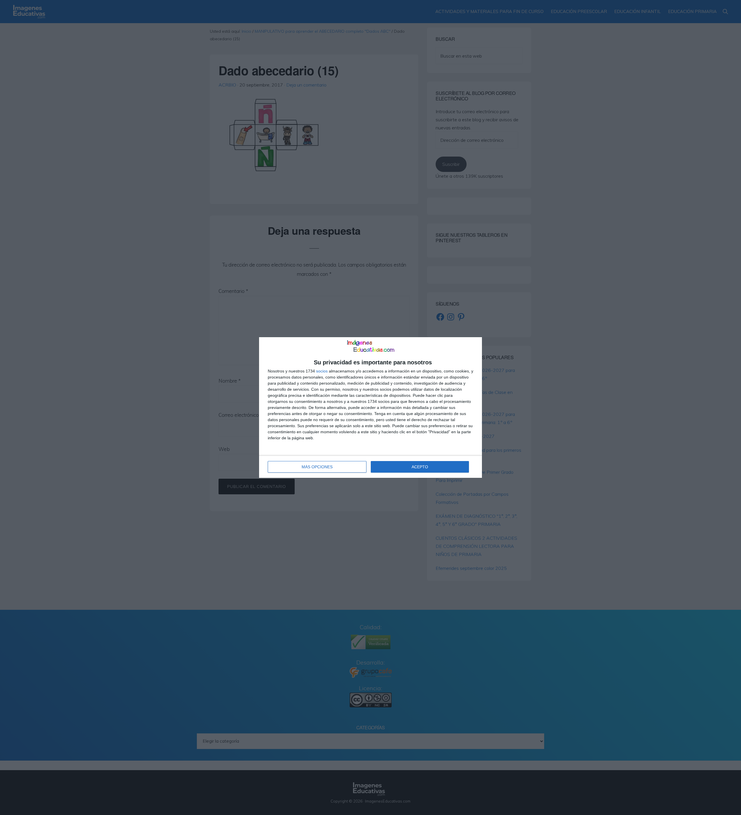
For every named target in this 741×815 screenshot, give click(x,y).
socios (322, 371)
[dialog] (370, 407)
